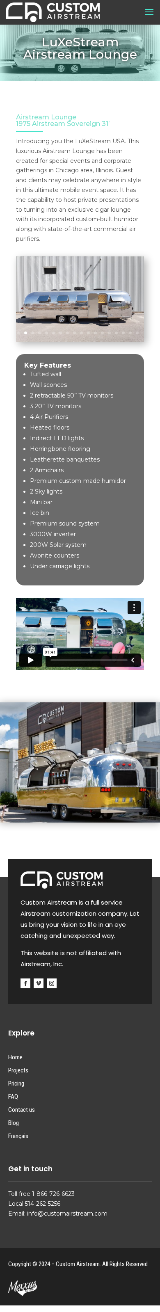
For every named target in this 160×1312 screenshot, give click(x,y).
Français (18, 1136)
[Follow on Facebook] (25, 983)
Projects (18, 1070)
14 (109, 332)
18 (137, 332)
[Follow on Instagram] (52, 983)
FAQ (13, 1096)
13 (102, 332)
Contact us (21, 1109)
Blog (13, 1123)
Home (15, 1057)
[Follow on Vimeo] (38, 983)
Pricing (16, 1083)
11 (88, 332)
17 (130, 332)
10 (81, 332)
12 (95, 332)
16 (123, 332)
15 (116, 332)
